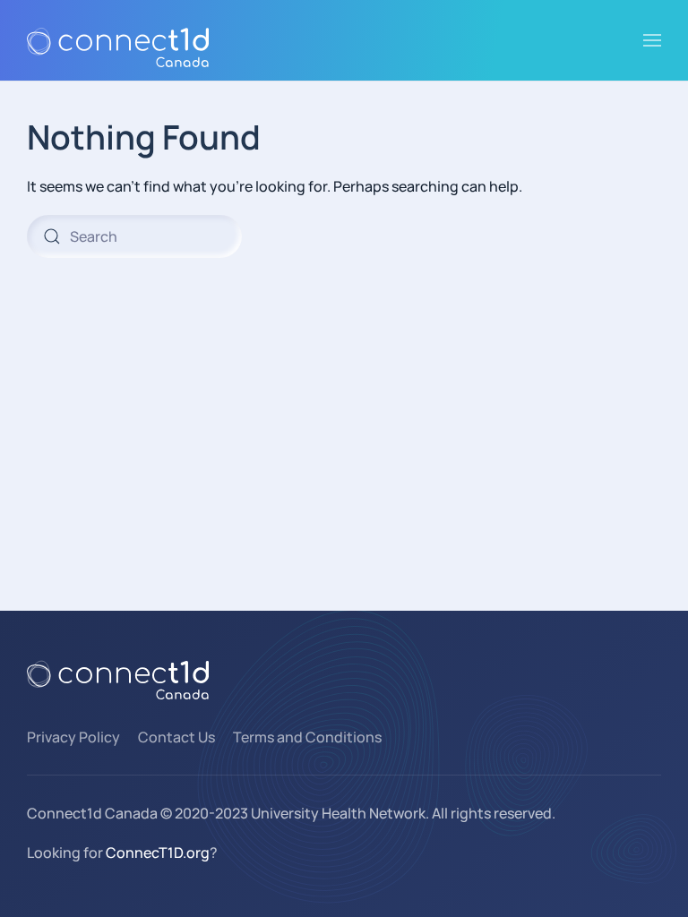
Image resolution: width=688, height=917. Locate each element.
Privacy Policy (73, 737)
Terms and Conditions (307, 737)
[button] (652, 40)
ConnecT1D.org (158, 852)
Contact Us (176, 737)
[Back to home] (118, 40)
